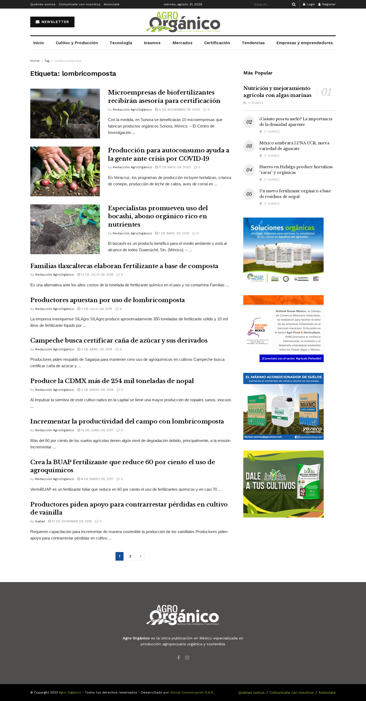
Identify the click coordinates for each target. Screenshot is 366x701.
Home (35, 61)
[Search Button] (292, 4)
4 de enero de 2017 (96, 479)
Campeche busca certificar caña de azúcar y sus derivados (118, 340)
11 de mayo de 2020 (174, 167)
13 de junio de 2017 (96, 430)
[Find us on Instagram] (187, 658)
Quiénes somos (42, 4)
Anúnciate (111, 4)
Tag (47, 61)
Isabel (40, 521)
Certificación (217, 42)
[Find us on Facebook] (178, 658)
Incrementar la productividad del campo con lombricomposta (127, 421)
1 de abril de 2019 (173, 233)
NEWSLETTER (54, 22)
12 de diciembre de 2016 (71, 521)
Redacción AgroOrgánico (132, 109)
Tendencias (253, 42)
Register (328, 4)
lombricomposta (67, 61)
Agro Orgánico (70, 692)
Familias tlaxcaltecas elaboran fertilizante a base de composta (124, 266)
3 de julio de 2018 (96, 309)
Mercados (182, 42)
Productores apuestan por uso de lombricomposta (107, 300)
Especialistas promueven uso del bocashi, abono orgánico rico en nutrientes (158, 216)
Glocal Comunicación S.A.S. (192, 692)
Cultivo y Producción (77, 42)
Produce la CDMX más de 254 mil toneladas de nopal (112, 381)
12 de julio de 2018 (96, 274)
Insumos (152, 42)
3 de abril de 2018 (96, 349)
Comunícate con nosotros (79, 4)
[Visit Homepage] (183, 22)
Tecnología (121, 42)
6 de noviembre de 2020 (179, 109)
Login (310, 4)
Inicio (38, 42)
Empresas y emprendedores (305, 42)
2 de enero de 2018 (97, 390)
